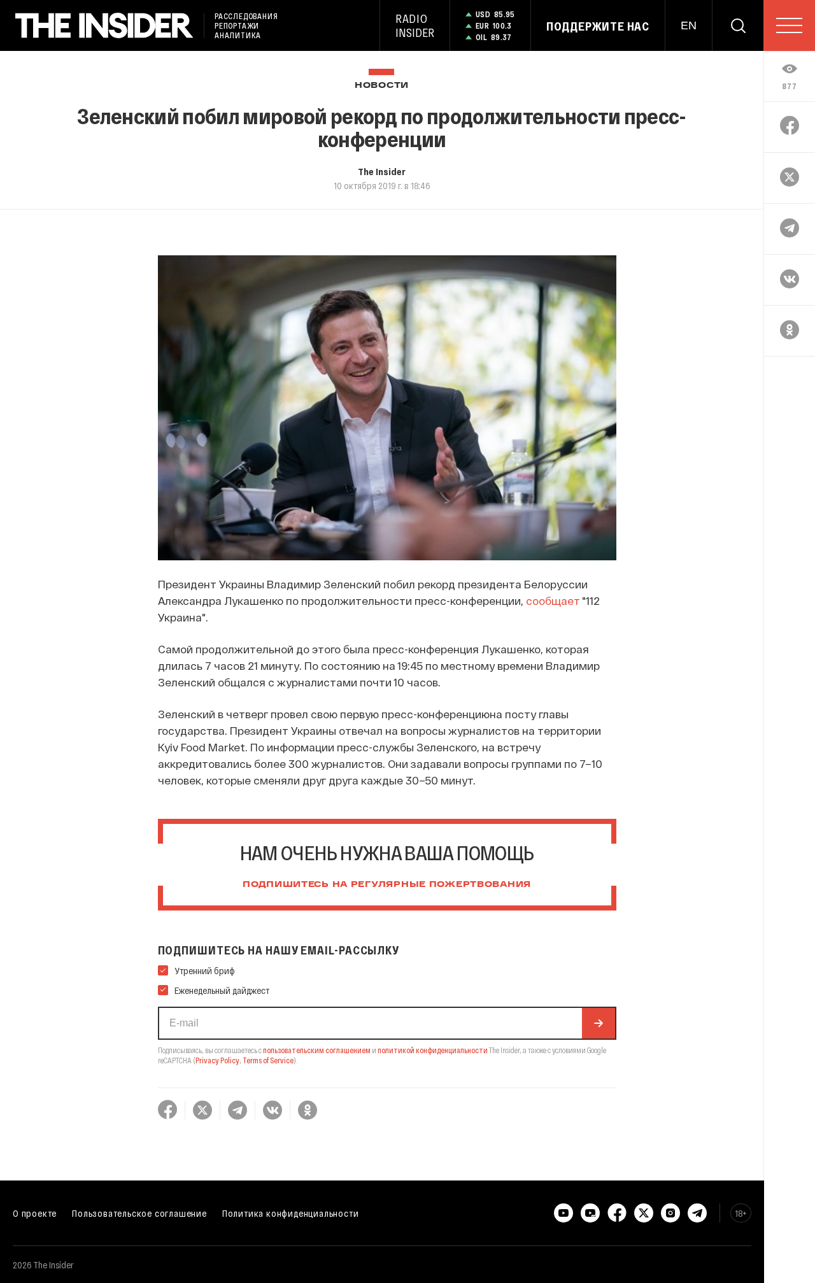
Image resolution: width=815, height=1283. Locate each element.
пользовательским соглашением (317, 1050)
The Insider (382, 171)
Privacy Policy (217, 1060)
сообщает (553, 600)
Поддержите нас (597, 26)
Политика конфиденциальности (290, 1213)
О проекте (35, 1213)
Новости (382, 85)
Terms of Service (268, 1060)
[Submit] (598, 1023)
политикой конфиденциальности (433, 1050)
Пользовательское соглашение (139, 1213)
